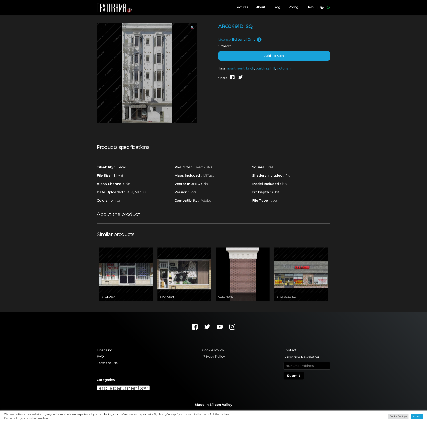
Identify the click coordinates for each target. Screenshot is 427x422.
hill (272, 68)
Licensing (104, 350)
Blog (276, 7)
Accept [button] (417, 416)
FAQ (100, 356)
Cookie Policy (213, 350)
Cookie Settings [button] (398, 416)
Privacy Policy (213, 356)
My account (322, 7)
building (262, 68)
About (260, 7)
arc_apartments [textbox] (122, 388)
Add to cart (274, 56)
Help (310, 7)
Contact (290, 350)
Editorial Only (244, 40)
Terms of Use (107, 363)
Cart (328, 7)
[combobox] (123, 388)
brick (250, 68)
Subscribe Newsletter (301, 357)
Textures (241, 7)
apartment (236, 68)
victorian (283, 68)
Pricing (293, 7)
